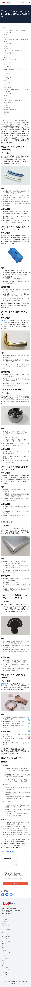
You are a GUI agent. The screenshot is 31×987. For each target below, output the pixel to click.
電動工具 (4, 950)
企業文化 (4, 958)
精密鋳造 (4, 921)
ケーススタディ (6, 970)
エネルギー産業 (6, 941)
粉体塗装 (3, 236)
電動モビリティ (6, 939)
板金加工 (4, 923)
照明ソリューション (7, 948)
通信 (3, 945)
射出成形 (4, 919)
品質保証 (4, 965)
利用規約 (4, 972)
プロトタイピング (6, 926)
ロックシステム (6, 952)
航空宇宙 (4, 932)
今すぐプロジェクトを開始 (8, 851)
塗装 (2, 396)
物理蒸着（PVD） (6, 684)
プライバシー (5, 974)
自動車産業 (5, 934)
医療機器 (4, 943)
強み (3, 963)
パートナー (5, 967)
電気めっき (4, 320)
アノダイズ (4, 156)
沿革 (3, 961)
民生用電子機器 (6, 936)
